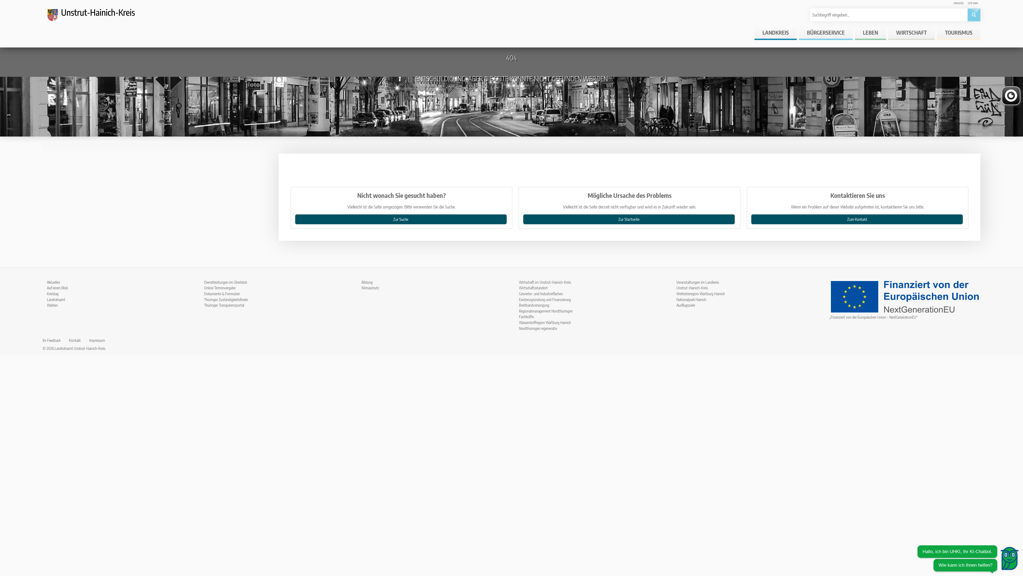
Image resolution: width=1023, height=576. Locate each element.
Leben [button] (870, 32)
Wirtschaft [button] (911, 32)
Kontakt (75, 340)
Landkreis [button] (775, 32)
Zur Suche (400, 219)
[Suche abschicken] (974, 15)
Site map (973, 3)
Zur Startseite (629, 219)
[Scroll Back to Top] (1011, 538)
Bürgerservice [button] (826, 32)
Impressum (97, 340)
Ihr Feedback (51, 340)
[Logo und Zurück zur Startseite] (96, 17)
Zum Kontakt (857, 219)
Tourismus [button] (958, 32)
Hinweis (958, 3)
